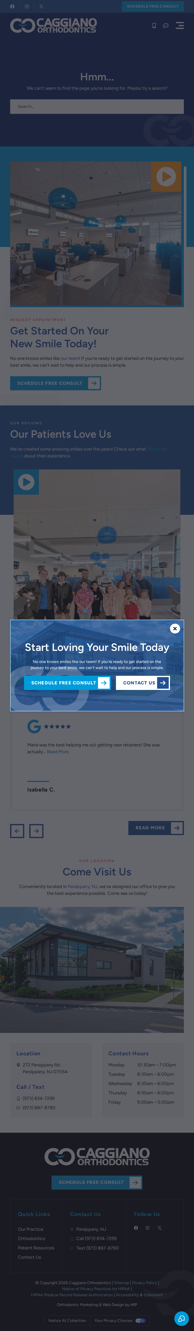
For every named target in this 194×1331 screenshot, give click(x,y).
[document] (97, 665)
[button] (175, 628)
